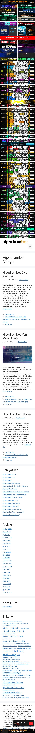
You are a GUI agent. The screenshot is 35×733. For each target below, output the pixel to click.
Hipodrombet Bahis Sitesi (13, 636)
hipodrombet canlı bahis (8, 643)
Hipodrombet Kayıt (9, 664)
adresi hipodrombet (8, 621)
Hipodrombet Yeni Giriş (9, 690)
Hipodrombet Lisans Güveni (12, 509)
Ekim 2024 (6, 555)
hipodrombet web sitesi (9, 685)
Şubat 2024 (7, 575)
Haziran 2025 (7, 538)
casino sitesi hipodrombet (10, 623)
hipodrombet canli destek (13, 399)
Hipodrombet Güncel (11, 657)
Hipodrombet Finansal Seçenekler (16, 455)
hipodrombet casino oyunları (21, 643)
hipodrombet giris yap (24, 648)
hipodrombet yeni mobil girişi (18, 402)
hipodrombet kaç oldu (22, 664)
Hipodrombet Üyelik (12, 692)
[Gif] (17, 102)
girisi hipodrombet (9, 625)
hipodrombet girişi (11, 654)
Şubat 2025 (7, 543)
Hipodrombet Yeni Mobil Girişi (15, 336)
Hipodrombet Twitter (13, 682)
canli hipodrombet (18, 621)
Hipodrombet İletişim (10, 489)
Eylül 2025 (6, 535)
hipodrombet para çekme (25, 670)
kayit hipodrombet (8, 695)
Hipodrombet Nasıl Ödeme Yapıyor (14, 495)
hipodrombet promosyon (12, 673)
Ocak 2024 (6, 578)
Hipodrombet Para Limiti (11, 506)
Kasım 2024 (7, 552)
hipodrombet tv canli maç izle (24, 677)
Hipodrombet (9, 314)
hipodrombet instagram (25, 661)
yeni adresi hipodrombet (8, 697)
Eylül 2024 (6, 558)
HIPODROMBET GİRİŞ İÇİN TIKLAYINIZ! (17, 37)
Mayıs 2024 (7, 569)
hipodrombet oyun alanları (11, 319)
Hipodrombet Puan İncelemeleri (13, 512)
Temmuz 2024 (7, 564)
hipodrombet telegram (10, 675)
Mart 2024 (6, 572)
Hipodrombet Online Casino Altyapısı (15, 486)
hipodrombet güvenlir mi (11, 662)
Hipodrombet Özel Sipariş (11, 503)
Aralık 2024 (6, 549)
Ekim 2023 (6, 587)
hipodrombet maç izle (10, 666)
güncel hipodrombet (11, 628)
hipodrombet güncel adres (11, 659)
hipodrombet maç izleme (11, 668)
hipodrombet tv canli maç (10, 677)
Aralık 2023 (6, 581)
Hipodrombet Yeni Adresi (13, 687)
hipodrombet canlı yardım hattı (15, 317)
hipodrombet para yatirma (10, 670)
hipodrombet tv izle (9, 680)
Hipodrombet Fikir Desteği (11, 515)
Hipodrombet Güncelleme (11, 483)
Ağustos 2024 (7, 561)
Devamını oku (7, 309)
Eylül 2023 (6, 590)
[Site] (17, 63)
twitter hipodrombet (19, 695)
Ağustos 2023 (7, 592)
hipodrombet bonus (7, 638)
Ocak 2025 (6, 546)
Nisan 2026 (6, 532)
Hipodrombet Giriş (9, 477)
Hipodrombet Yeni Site (10, 500)
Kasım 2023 (7, 584)
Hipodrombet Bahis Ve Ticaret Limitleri (16, 492)
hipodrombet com (24, 646)
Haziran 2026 (7, 529)
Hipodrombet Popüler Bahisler (13, 497)
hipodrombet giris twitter (9, 648)
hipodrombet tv (24, 675)
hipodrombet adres (25, 628)
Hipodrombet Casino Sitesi (10, 646)
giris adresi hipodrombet (23, 623)
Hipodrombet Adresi (9, 474)
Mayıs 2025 (6, 540)
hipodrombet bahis (9, 634)
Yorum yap (8, 324)
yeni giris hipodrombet (21, 697)
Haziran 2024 (7, 566)
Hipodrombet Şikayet (17, 414)
